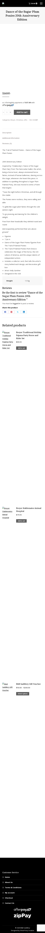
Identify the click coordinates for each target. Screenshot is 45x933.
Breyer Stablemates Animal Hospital (28, 509)
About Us (9, 882)
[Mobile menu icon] (41, 3)
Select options (23, 694)
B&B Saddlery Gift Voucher (28, 684)
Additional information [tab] (11, 138)
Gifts (25, 120)
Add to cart (22, 112)
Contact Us (9, 903)
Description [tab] (6, 132)
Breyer (13, 120)
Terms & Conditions (13, 887)
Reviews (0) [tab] (7, 143)
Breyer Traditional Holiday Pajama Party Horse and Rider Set (28, 335)
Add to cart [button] (21, 348)
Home (7, 877)
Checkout (9, 898)
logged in (16, 303)
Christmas (19, 120)
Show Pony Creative (27, 930)
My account (10, 893)
